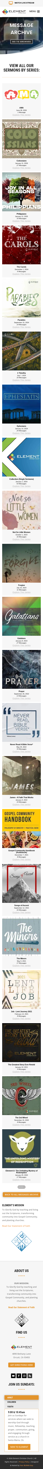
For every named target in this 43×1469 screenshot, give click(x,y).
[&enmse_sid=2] (21, 637)
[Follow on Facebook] (19, 1375)
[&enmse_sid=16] (21, 690)
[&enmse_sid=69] (21, 159)
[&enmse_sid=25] (21, 477)
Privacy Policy (24, 1462)
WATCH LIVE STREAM (24, 3)
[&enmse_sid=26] (21, 1169)
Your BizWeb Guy (26, 1465)
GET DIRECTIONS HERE (21, 1365)
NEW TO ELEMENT (19, 1446)
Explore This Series (22, 115)
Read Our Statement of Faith (16, 1226)
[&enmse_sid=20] (21, 904)
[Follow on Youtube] (13, 1375)
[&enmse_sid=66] (21, 318)
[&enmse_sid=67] (21, 265)
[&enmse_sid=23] (21, 1116)
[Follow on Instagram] (24, 1375)
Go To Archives (21, 41)
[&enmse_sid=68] (21, 212)
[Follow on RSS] (30, 1375)
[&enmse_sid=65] (21, 371)
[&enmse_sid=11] (21, 424)
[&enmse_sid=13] (21, 584)
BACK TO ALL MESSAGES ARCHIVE (21, 1194)
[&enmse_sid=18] (21, 743)
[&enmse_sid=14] (21, 957)
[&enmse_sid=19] (21, 796)
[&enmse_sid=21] (21, 849)
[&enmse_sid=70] (21, 106)
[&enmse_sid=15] (21, 1063)
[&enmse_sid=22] (21, 1010)
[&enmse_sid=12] (21, 531)
